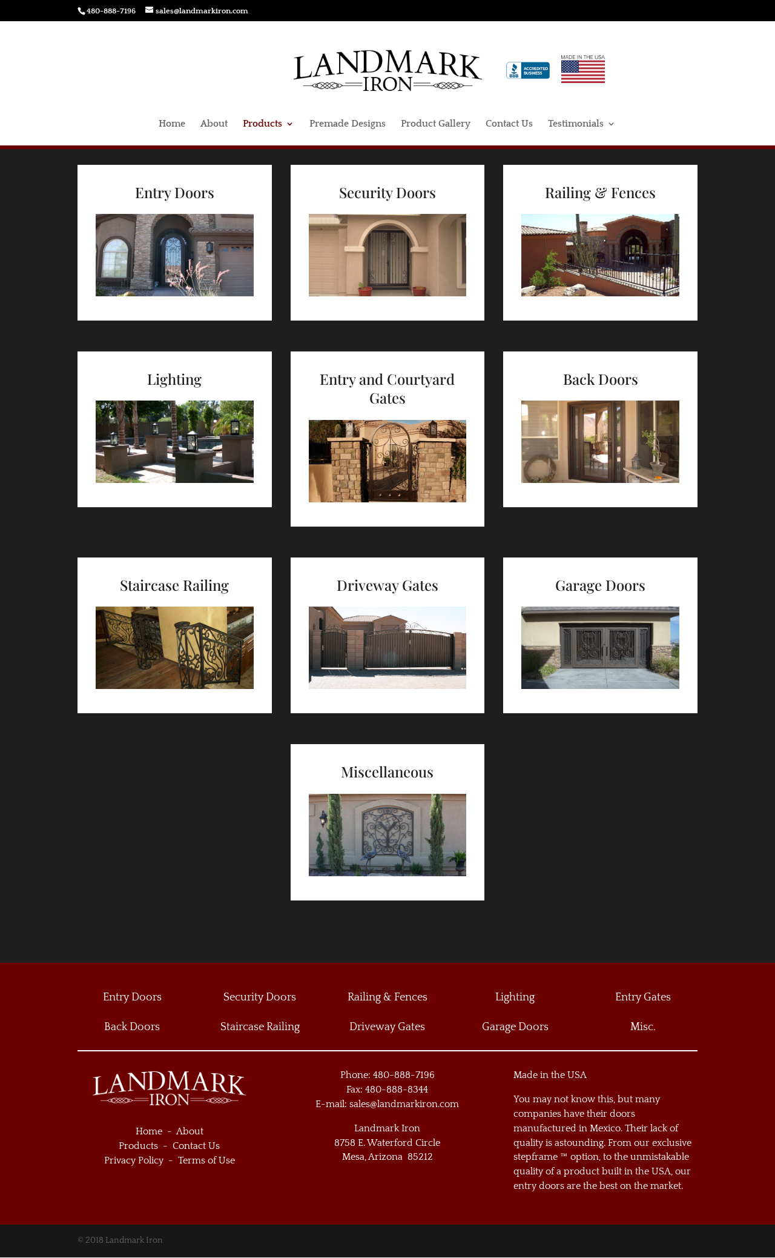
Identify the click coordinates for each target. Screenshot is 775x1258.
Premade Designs (347, 124)
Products (262, 124)
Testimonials (576, 124)
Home (172, 124)
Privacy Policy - (141, 1160)
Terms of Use (206, 1160)
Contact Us (509, 124)
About (214, 124)
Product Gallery (435, 124)
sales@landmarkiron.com (404, 1104)
